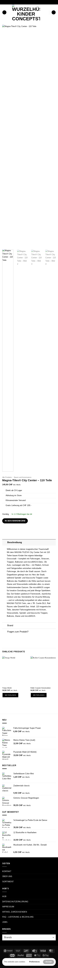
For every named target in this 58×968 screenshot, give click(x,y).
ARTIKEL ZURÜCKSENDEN (14, 912)
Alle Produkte (7, 477)
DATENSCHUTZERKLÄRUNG (15, 901)
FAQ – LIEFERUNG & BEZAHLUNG (18, 917)
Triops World (6, 688)
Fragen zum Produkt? (17, 631)
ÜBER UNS (7, 876)
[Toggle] (4, 542)
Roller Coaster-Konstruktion (40, 688)
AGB (4, 896)
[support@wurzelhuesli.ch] (23, 2)
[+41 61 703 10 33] (32, 2)
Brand (10, 625)
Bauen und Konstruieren (22, 477)
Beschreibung (14, 542)
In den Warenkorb (15, 521)
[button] (4, 12)
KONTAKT (6, 871)
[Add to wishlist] (51, 29)
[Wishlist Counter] (46, 12)
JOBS (4, 922)
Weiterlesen (10, 695)
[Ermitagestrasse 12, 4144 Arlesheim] (18, 2)
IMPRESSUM (8, 907)
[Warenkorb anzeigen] (54, 12)
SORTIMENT (8, 881)
